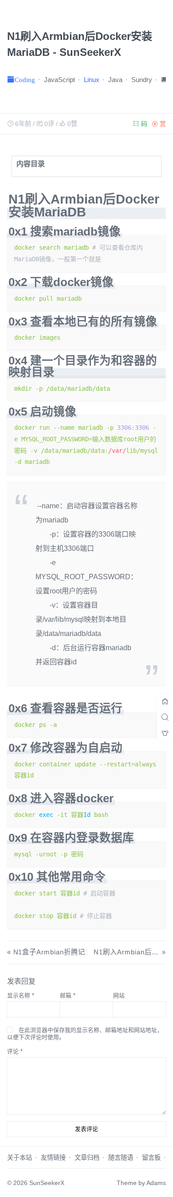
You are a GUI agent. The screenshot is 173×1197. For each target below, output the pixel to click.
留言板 (151, 1157)
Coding (25, 79)
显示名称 (20, 995)
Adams (156, 1182)
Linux (91, 79)
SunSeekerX (46, 1182)
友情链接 (53, 1157)
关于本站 (19, 1157)
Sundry (141, 79)
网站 (119, 995)
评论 (15, 1051)
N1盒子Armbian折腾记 (49, 952)
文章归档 (87, 1157)
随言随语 (120, 1157)
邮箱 (67, 995)
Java (115, 79)
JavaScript (59, 79)
